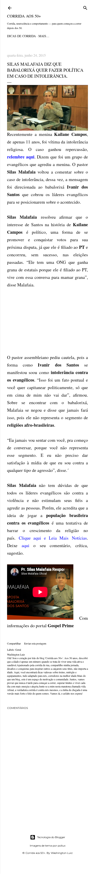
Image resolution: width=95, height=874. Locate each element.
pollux (61, 845)
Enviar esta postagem (35, 643)
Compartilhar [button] (14, 643)
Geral (18, 649)
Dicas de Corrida (21, 36)
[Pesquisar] (85, 7)
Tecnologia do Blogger (51, 837)
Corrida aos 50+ (24, 16)
